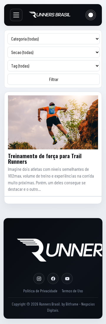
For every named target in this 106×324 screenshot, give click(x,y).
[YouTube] (67, 278)
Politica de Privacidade (40, 290)
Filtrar (53, 79)
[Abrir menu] (16, 15)
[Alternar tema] (90, 15)
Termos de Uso (72, 290)
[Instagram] (38, 278)
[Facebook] (53, 278)
